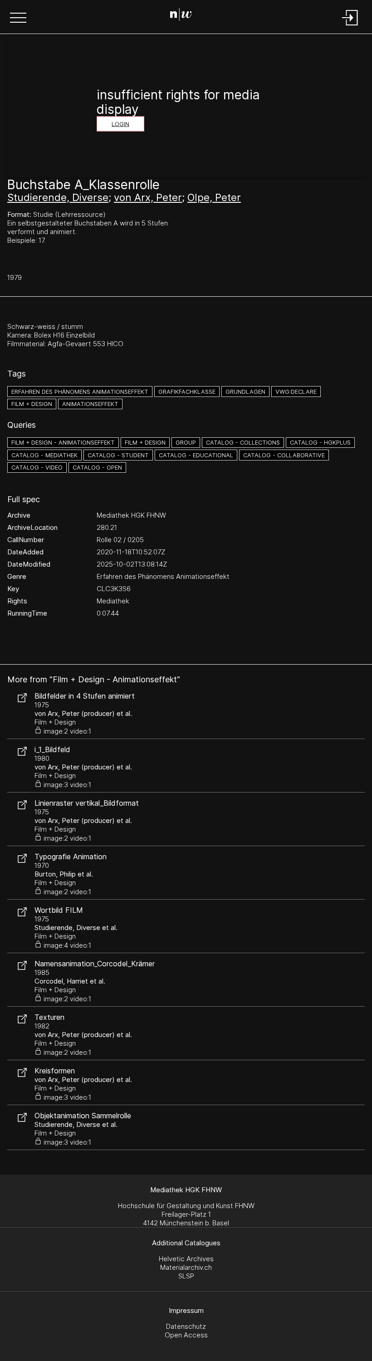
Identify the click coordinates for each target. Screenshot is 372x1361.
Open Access (186, 1335)
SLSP (186, 1276)
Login (120, 124)
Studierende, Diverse (57, 197)
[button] (18, 18)
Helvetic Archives (186, 1258)
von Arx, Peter (148, 197)
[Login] (350, 26)
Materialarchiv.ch (186, 1267)
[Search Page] (184, 16)
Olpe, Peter (214, 197)
